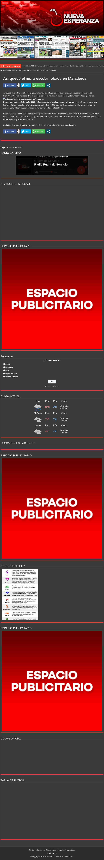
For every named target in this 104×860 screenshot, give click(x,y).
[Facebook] (48, 853)
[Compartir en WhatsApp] (38, 85)
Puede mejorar (11, 374)
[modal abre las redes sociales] (48, 85)
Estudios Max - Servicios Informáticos (60, 850)
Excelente (9, 367)
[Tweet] (26, 85)
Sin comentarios (11, 377)
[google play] (53, 853)
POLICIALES (13, 70)
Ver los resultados (52, 386)
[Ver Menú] (3, 7)
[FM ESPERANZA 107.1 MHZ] (52, 17)
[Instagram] (50, 853)
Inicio (4, 70)
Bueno (7, 364)
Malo (7, 371)
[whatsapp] (56, 853)
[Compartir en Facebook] (10, 85)
